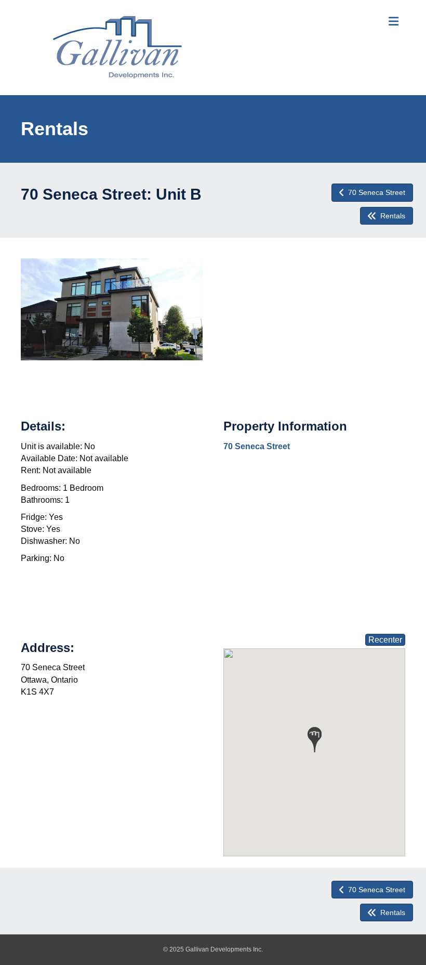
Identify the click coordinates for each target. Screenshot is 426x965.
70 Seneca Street (256, 446)
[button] (314, 739)
